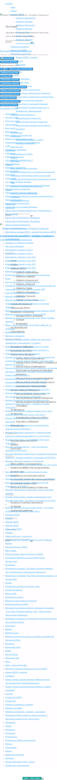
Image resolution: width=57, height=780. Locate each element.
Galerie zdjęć (10, 178)
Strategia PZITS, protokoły (16, 672)
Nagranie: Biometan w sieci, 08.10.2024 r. (22, 354)
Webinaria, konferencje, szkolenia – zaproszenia (25, 712)
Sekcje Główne (11, 654)
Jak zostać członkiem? (14, 246)
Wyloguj (8, 744)
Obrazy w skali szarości (10, 90)
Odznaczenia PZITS (13, 529)
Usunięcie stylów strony (10, 101)
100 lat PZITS (11, 125)
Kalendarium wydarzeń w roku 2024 (20, 268)
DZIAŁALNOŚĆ (12, 171)
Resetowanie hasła (13, 647)
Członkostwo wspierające (15, 150)
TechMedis (9, 676)
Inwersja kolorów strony (10, 94)
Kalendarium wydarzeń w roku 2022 (20, 261)
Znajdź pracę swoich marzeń (17, 765)
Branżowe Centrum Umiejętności (19, 139)
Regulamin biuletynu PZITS (16, 604)
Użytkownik (10, 701)
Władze (8, 726)
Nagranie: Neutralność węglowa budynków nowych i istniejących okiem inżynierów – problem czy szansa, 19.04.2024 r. (27, 403)
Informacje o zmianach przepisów (19, 243)
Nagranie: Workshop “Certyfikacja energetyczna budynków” (30, 479)
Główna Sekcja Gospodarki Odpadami (21, 207)
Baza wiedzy (10, 128)
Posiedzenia (10, 565)
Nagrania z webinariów (15, 336)
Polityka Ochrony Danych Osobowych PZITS (24, 554)
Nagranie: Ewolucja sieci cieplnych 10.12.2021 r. (25, 386)
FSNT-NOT (10, 175)
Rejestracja (9, 644)
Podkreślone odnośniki (9, 80)
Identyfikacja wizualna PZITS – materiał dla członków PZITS (30, 232)
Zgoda (25, 778)
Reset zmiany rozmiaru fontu (21, 69)
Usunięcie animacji (8, 98)
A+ (6, 69)
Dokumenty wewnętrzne (15, 168)
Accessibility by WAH (9, 108)
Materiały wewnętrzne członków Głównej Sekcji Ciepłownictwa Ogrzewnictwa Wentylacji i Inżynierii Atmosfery (27, 303)
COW (7, 146)
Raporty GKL (11, 594)
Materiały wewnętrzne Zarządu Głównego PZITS (25, 314)
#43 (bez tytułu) (12, 117)
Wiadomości (10, 722)
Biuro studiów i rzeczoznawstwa (18, 135)
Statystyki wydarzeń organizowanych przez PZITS (26, 669)
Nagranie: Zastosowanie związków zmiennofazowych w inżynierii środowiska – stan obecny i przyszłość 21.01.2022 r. (30, 500)
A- (2, 69)
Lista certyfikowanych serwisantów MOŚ (22, 293)
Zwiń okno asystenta (9, 62)
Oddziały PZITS (12, 522)
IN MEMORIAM (12, 239)
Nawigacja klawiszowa (9, 73)
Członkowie (10, 153)
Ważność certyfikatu (13, 708)
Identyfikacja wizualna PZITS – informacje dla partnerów (29, 236)
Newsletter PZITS (12, 515)
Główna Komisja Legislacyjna (17, 189)
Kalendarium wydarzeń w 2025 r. (19, 250)
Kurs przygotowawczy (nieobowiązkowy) (22, 282)
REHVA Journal (11, 633)
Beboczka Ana (11, 132)
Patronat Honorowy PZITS (16, 547)
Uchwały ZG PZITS (13, 697)
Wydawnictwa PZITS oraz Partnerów (20, 740)
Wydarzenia (10, 733)
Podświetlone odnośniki (10, 83)
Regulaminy (10, 626)
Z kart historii (10, 747)
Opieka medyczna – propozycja (18, 536)
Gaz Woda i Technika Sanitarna (18, 182)
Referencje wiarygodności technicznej (21, 601)
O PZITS (8, 518)
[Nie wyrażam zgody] (42, 778)
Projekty (8, 583)
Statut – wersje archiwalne (16, 665)
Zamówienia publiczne (14, 755)
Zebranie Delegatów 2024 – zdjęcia (20, 762)
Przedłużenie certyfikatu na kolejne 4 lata (22, 586)
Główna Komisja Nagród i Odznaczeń (21, 193)
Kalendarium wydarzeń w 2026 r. (19, 253)
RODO (8, 651)
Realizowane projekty (14, 597)
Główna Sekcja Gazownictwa (17, 203)
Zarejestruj (9, 758)
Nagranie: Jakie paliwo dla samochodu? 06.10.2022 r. (27, 389)
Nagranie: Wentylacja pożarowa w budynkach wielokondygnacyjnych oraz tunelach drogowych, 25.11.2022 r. (31, 464)
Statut (7, 662)
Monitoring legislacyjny (15, 332)
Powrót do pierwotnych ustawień (13, 87)
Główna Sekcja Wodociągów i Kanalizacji (22, 218)
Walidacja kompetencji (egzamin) (19, 704)
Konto (7, 279)
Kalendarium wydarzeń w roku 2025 (20, 271)
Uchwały (9, 694)
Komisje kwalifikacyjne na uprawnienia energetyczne (27, 275)
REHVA (8, 629)
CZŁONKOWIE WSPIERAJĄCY (19, 160)
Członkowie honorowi (14, 157)
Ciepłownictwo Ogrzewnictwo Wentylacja (22, 142)
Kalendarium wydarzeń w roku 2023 (20, 264)
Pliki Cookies (10, 551)
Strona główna (11, 114)
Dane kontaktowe (12, 164)
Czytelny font (6, 76)
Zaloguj (8, 751)
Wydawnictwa (11, 737)
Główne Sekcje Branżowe (16, 228)
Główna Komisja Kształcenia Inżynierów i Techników (27, 185)
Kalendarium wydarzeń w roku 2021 (20, 257)
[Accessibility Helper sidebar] (7, 58)
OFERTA (9, 533)
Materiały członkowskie (15, 296)
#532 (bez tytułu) (12, 121)
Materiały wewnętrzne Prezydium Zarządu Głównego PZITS (30, 311)
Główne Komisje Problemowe (17, 225)
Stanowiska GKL (12, 658)
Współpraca (10, 730)
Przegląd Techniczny (14, 590)
